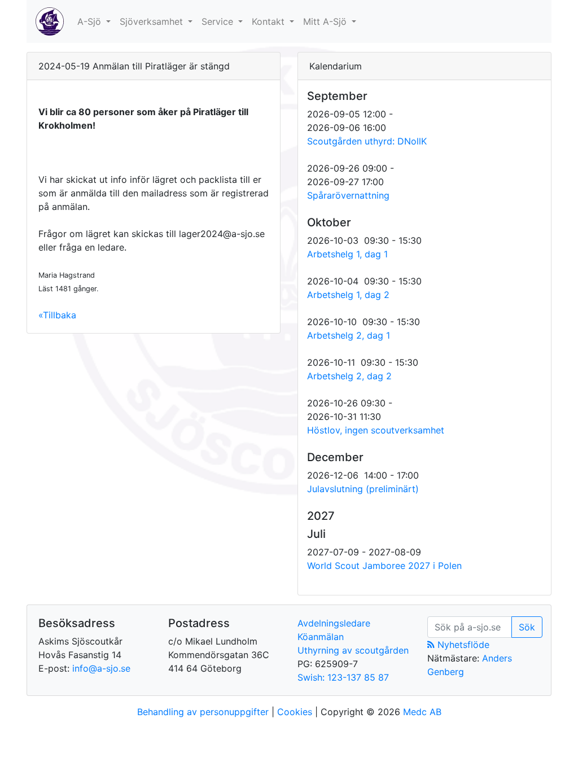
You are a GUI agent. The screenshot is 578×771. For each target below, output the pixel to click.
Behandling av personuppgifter (203, 711)
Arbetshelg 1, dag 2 (348, 294)
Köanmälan (320, 636)
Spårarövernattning (348, 195)
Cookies (294, 711)
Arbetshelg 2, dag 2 (349, 376)
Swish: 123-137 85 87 (343, 677)
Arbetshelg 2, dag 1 (348, 335)
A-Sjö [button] (90, 21)
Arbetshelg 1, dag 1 (347, 254)
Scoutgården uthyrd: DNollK (367, 141)
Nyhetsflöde (462, 644)
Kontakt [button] (269, 21)
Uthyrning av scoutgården (353, 650)
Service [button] (219, 21)
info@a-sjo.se (101, 668)
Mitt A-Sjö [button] (326, 21)
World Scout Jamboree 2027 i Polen (384, 565)
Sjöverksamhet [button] (153, 21)
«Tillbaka (57, 315)
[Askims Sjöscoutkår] (50, 21)
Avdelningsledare (333, 623)
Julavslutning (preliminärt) (363, 488)
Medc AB (422, 711)
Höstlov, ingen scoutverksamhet (375, 430)
